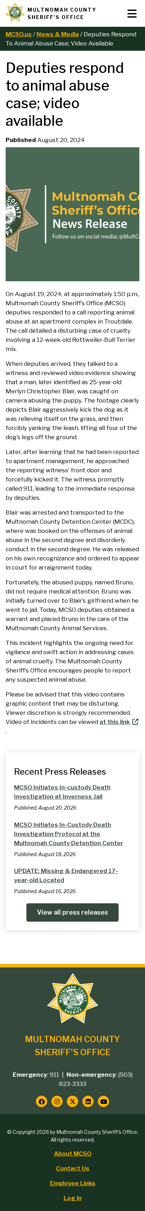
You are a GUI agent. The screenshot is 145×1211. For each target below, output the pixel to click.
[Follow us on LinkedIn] (88, 1101)
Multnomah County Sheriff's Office (61, 13)
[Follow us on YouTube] (103, 1101)
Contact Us (72, 1168)
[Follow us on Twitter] (72, 1101)
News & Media (58, 34)
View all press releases (72, 912)
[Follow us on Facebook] (41, 1101)
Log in (73, 1197)
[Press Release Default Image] (72, 279)
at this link (115, 721)
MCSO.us (19, 34)
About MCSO (73, 1153)
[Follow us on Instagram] (57, 1101)
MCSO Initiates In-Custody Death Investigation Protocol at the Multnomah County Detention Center (68, 834)
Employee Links (72, 1183)
